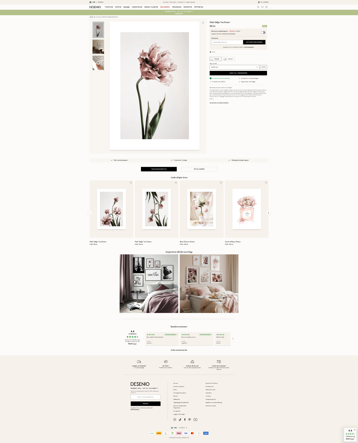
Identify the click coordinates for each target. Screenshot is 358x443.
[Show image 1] (98, 30)
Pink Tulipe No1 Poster (111, 17)
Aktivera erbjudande (254, 42)
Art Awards (176, 411)
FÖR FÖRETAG (198, 7)
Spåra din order (210, 389)
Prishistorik (214, 38)
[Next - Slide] (268, 213)
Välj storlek (213, 63)
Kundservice (210, 386)
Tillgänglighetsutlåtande (181, 402)
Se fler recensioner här (179, 350)
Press (175, 389)
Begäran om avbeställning (214, 402)
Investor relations (178, 386)
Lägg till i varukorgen (238, 73)
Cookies (208, 396)
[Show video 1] (98, 63)
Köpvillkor (209, 393)
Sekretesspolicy (249, 47)
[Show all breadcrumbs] (91, 17)
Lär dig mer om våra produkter (219, 102)
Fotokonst (99, 17)
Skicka (145, 403)
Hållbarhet (176, 399)
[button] (263, 67)
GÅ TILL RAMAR (199, 169)
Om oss (175, 383)
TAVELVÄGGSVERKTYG (159, 169)
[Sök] (258, 7)
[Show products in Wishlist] (262, 7)
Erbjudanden (165, 7)
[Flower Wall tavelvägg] (209, 283)
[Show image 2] (98, 47)
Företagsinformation (179, 393)
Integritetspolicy (211, 399)
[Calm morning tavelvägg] (149, 283)
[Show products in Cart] (266, 7)
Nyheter (118, 7)
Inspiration (187, 7)
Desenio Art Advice (212, 383)
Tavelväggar (176, 7)
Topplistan (109, 7)
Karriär (175, 396)
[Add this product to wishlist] (203, 22)
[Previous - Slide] (89, 213)
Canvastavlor (137, 7)
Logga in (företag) (179, 414)
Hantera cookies (211, 406)
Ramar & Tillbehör (151, 7)
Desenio (184, 438)
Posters (127, 7)
